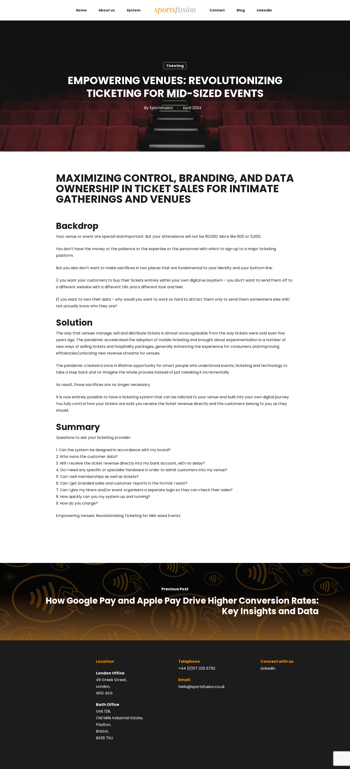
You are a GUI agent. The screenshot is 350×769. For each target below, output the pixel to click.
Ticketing (175, 65)
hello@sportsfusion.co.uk (201, 686)
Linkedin (267, 668)
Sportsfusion (161, 108)
